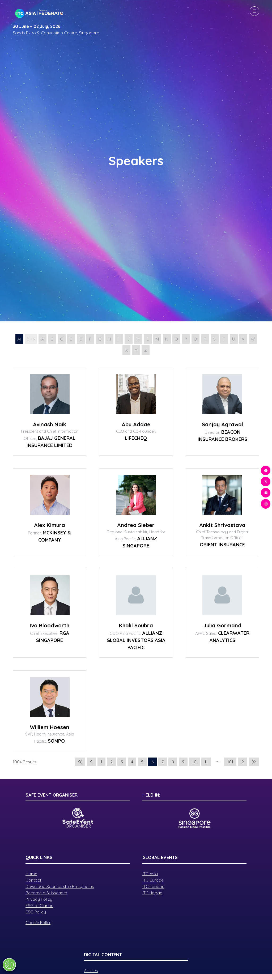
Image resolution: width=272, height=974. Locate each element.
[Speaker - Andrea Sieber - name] (135, 512)
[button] (254, 11)
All (19, 339)
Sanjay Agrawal (222, 424)
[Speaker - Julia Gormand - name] (222, 613)
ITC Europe (153, 880)
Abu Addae (136, 424)
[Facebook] (265, 470)
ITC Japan (152, 892)
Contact (33, 880)
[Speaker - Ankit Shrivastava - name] (222, 512)
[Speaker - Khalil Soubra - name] (135, 613)
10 (194, 761)
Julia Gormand (222, 625)
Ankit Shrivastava (222, 525)
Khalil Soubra (136, 625)
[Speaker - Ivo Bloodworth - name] (49, 613)
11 (206, 761)
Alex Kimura (49, 525)
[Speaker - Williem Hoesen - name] (49, 711)
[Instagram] (265, 504)
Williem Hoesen (49, 727)
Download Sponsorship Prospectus (60, 886)
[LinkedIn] (265, 492)
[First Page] (80, 762)
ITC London (153, 886)
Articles (91, 970)
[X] (265, 481)
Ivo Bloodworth (49, 625)
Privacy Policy (39, 899)
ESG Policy (36, 912)
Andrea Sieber (136, 525)
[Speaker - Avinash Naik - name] (49, 411)
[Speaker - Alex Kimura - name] (49, 512)
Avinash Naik (49, 424)
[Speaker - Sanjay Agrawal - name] (222, 411)
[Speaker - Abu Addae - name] (135, 411)
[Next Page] (242, 762)
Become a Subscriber (46, 892)
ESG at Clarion (39, 905)
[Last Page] (254, 762)
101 (230, 761)
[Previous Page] (91, 762)
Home (31, 873)
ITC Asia (150, 873)
